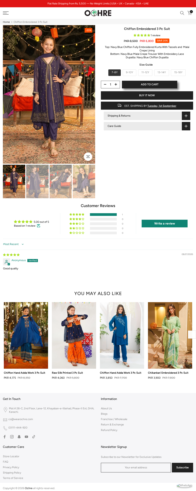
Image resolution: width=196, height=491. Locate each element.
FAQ (5, 461)
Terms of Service (13, 478)
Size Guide (146, 64)
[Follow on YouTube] (26, 436)
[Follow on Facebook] (4, 436)
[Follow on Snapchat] (19, 436)
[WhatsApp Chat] (184, 485)
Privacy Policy (11, 467)
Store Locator (11, 456)
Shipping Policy (12, 472)
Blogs (104, 413)
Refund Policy (109, 430)
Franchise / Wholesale (114, 419)
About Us (106, 408)
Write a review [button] (164, 223)
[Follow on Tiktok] (33, 436)
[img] (11, 255)
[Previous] (10, 94)
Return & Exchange (112, 424)
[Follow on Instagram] (12, 436)
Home (6, 22)
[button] (142, 35)
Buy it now (147, 95)
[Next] (87, 94)
